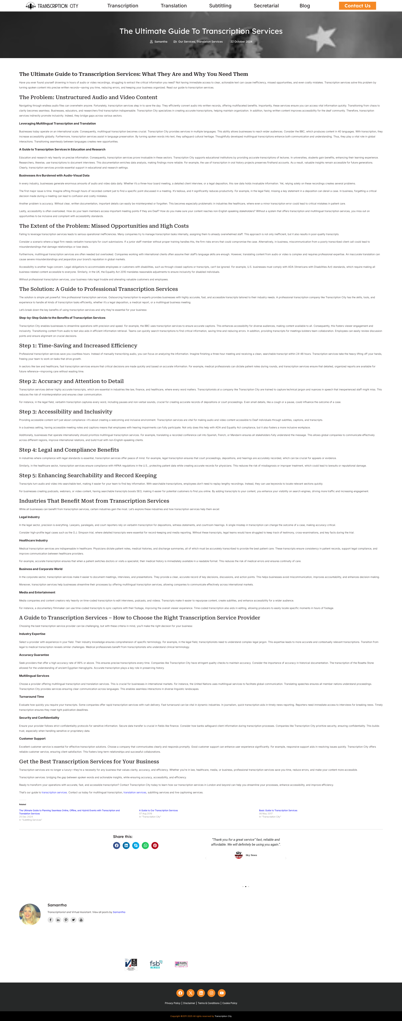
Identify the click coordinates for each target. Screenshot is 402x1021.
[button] (116, 845)
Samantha (119, 912)
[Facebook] (180, 993)
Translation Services (210, 41)
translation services (135, 792)
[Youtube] (222, 993)
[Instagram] (211, 993)
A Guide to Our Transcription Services (158, 810)
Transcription (122, 5)
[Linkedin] (201, 993)
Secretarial (266, 5)
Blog (305, 5)
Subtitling (220, 5)
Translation (174, 5)
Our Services (186, 41)
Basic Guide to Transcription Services (278, 810)
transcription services (54, 792)
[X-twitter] (191, 993)
